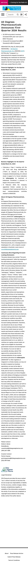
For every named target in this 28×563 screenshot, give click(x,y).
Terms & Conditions (14, 560)
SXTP (22, 51)
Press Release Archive (16, 553)
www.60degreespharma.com (10, 249)
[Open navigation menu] (2, 14)
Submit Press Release (14, 557)
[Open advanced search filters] (21, 14)
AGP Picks (4, 2)
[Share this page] (26, 14)
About (6, 553)
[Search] (18, 14)
